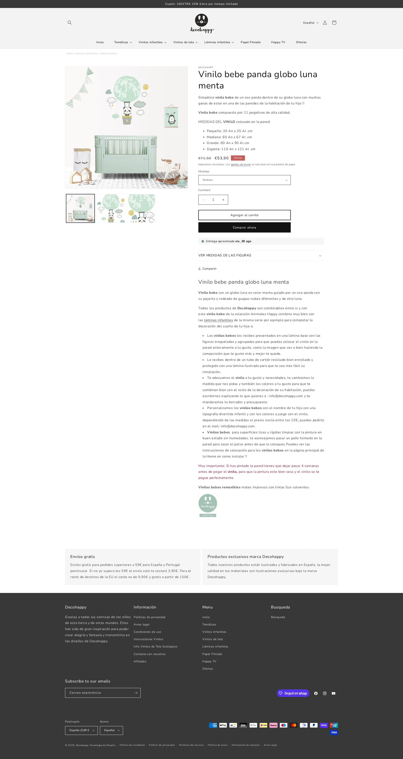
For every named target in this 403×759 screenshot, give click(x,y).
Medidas (203, 172)
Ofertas (207, 669)
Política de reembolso (132, 744)
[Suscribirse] (135, 693)
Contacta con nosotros (150, 654)
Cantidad (204, 190)
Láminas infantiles (215, 647)
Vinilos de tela (212, 639)
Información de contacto (246, 744)
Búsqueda (278, 617)
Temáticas (209, 624)
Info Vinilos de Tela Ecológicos (156, 647)
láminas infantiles (218, 320)
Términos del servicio (191, 744)
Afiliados (140, 661)
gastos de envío (241, 164)
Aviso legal (142, 624)
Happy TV (209, 661)
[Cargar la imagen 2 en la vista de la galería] (111, 208)
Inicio (206, 617)
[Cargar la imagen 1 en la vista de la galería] (80, 208)
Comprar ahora (244, 227)
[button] (69, 22)
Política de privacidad (161, 744)
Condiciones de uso (147, 632)
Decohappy (82, 745)
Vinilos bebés (108, 53)
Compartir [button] (210, 269)
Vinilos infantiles (86, 53)
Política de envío (218, 744)
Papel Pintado (212, 654)
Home (69, 53)
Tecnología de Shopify (103, 745)
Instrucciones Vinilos (149, 639)
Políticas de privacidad (149, 617)
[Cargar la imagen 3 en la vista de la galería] (141, 208)
